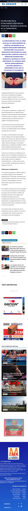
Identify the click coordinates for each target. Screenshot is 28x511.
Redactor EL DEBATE (12, 378)
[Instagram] (21, 504)
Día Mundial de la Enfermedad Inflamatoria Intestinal (13, 222)
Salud (6, 7)
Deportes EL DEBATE (12, 363)
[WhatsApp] (13, 35)
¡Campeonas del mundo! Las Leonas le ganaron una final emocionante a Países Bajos (14, 359)
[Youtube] (21, 506)
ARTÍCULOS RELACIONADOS (9, 240)
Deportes (5, 363)
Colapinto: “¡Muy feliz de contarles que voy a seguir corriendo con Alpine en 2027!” (13, 375)
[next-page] (5, 276)
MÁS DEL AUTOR (6, 242)
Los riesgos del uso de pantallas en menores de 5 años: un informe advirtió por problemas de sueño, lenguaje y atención (18, 268)
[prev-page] (3, 276)
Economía (5, 409)
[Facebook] (3, 35)
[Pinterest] (10, 35)
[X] (6, 35)
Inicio (2, 7)
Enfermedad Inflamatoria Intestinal (9, 223)
